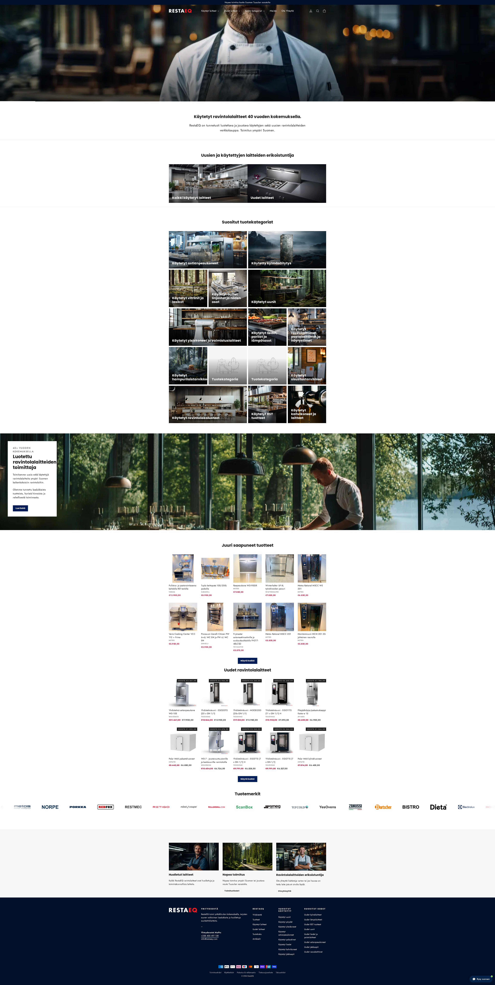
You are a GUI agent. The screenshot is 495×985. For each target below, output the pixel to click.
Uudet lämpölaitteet (313, 919)
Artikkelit (257, 938)
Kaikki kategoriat (254, 11)
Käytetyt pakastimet (287, 939)
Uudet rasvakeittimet (313, 951)
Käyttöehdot (229, 972)
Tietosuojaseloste (266, 972)
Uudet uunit (309, 929)
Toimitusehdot (215, 972)
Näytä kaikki (248, 660)
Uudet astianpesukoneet (315, 942)
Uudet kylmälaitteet (312, 914)
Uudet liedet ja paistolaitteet (311, 936)
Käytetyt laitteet (209, 11)
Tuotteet (256, 919)
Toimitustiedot (231, 891)
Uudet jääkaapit (311, 947)
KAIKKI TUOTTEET (247, 72)
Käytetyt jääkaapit (286, 954)
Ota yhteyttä (284, 891)
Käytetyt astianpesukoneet (286, 933)
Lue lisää (20, 508)
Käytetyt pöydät (285, 921)
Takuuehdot (280, 972)
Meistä (273, 11)
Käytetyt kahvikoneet (287, 949)
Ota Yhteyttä (288, 11)
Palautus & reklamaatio (246, 972)
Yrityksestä (257, 914)
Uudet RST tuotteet (312, 924)
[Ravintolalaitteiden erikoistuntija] (301, 857)
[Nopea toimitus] (248, 856)
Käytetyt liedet (284, 944)
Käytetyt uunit (284, 917)
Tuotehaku (257, 934)
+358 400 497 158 (210, 935)
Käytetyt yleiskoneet (287, 926)
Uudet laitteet (231, 11)
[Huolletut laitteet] (194, 856)
